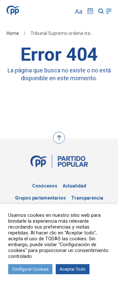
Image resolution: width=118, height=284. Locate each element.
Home (13, 33)
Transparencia (87, 198)
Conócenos (44, 185)
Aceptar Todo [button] (73, 269)
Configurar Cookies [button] (30, 269)
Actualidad (74, 185)
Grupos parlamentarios (40, 198)
